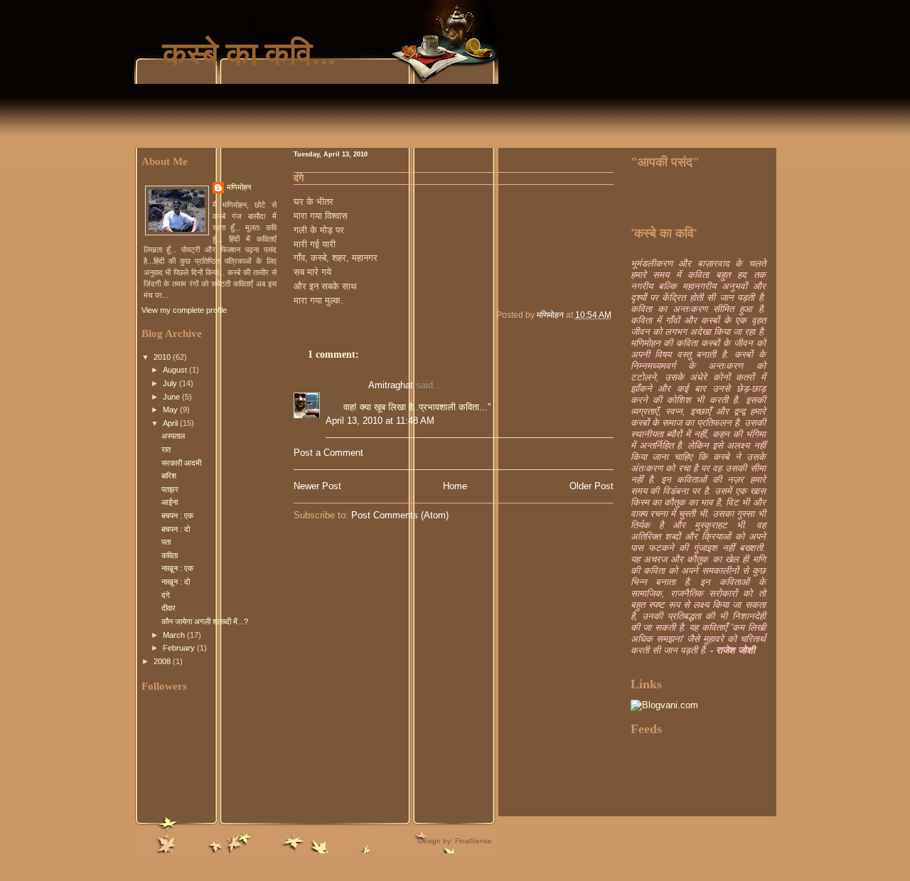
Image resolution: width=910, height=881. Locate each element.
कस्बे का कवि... (249, 54)
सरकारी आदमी (181, 463)
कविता (169, 555)
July (171, 383)
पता (166, 542)
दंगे (165, 595)
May (171, 409)
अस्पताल (173, 436)
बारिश (168, 475)
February (180, 648)
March (175, 635)
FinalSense (473, 841)
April (171, 423)
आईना (169, 502)
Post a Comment (328, 453)
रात (166, 449)
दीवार (168, 608)
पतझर (169, 489)
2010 (163, 357)
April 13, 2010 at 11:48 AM (380, 421)
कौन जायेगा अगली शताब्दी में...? (204, 621)
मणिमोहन (239, 187)
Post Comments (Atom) (400, 515)
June (172, 397)
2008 (163, 661)
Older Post (591, 486)
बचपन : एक (177, 515)
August (176, 369)
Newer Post (317, 486)
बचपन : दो (175, 529)
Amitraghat (390, 385)
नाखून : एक (177, 568)
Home (455, 486)
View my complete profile (184, 310)
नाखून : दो (175, 581)
